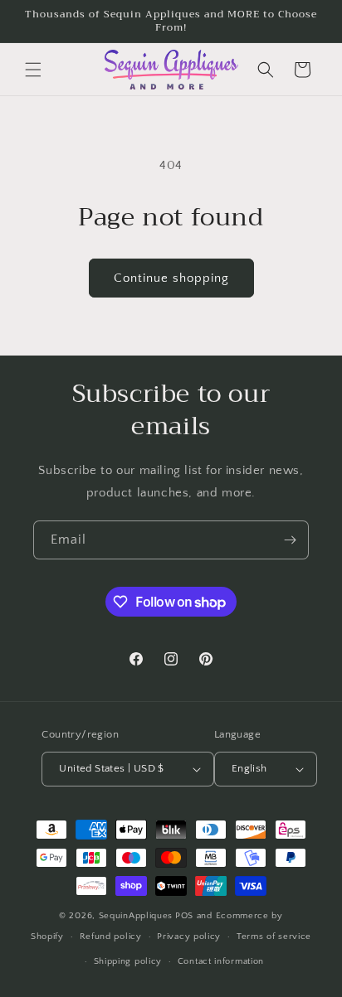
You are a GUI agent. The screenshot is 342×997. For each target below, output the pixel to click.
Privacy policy (189, 936)
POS (184, 916)
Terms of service (274, 936)
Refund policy (111, 936)
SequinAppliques (136, 916)
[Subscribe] (289, 539)
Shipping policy (128, 961)
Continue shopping (171, 278)
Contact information (221, 961)
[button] (33, 69)
